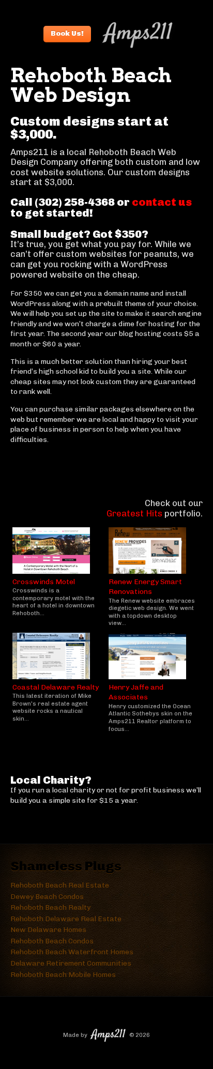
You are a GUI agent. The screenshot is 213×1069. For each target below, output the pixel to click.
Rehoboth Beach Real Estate (59, 885)
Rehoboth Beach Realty (50, 907)
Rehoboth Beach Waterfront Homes (71, 952)
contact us (162, 201)
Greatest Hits (134, 513)
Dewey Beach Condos (47, 896)
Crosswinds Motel (43, 581)
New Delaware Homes (48, 929)
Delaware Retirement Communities (70, 963)
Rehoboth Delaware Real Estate (65, 918)
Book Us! (67, 33)
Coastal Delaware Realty (55, 687)
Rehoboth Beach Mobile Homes (63, 974)
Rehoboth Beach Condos (52, 941)
